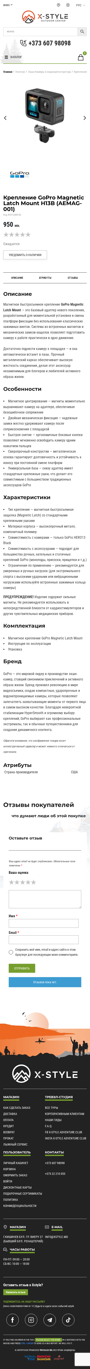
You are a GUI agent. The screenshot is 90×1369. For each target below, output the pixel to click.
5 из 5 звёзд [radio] (33, 882)
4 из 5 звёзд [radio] (28, 882)
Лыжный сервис (15, 1144)
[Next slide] (84, 117)
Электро (20, 71)
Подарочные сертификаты (22, 1193)
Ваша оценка (18, 873)
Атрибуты (45, 277)
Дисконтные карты (17, 1187)
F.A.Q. (48, 1126)
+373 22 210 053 (55, 1173)
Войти (7, 1181)
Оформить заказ (15, 1175)
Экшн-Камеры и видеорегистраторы (49, 71)
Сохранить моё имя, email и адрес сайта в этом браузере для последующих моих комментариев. (46, 952)
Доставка (10, 1114)
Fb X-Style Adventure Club (63, 1132)
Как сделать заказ (16, 1107)
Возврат (9, 1132)
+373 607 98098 (55, 1163)
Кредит (8, 1126)
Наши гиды (53, 1120)
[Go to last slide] (5, 117)
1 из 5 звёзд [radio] (11, 882)
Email (14, 933)
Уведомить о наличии (25, 255)
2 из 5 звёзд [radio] (17, 882)
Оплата (8, 1120)
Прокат (8, 1138)
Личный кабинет (15, 1163)
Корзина (9, 1169)
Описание (17, 277)
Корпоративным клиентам (64, 1114)
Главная (7, 71)
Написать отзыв (15, 1292)
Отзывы (73, 277)
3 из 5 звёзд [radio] (22, 882)
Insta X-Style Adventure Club (65, 1138)
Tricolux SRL (46, 1350)
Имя (13, 916)
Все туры (51, 1107)
